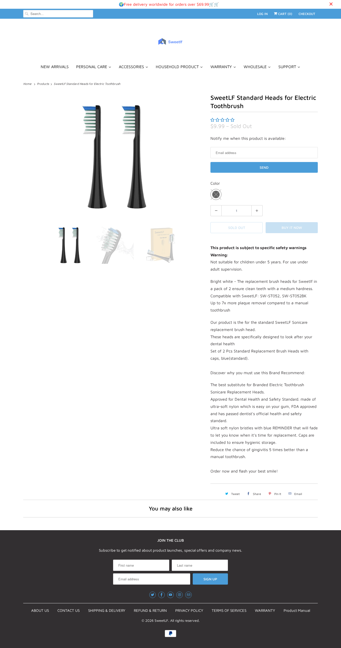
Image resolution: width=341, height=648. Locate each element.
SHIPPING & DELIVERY (106, 610)
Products (43, 84)
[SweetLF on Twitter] (152, 595)
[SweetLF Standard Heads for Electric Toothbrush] (114, 156)
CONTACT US (68, 610)
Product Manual (297, 610)
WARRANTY (265, 610)
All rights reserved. (185, 620)
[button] (223, 120)
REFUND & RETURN (150, 610)
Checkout (307, 14)
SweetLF (161, 620)
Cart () (284, 14)
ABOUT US (40, 610)
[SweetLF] (170, 43)
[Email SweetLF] (188, 595)
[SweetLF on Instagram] (179, 595)
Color (215, 183)
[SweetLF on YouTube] (170, 595)
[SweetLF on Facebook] (161, 595)
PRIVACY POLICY (189, 610)
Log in (262, 14)
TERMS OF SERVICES (229, 610)
